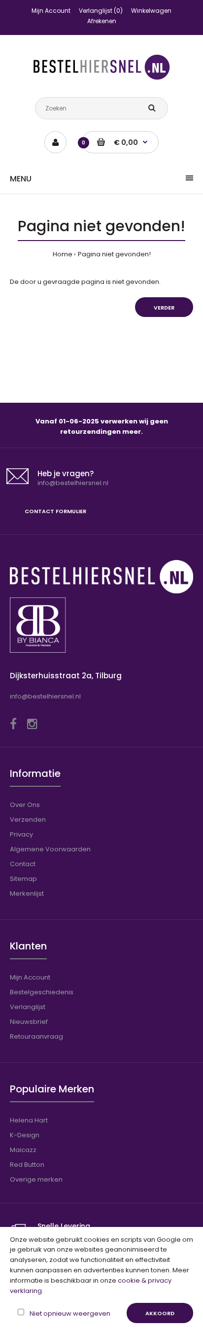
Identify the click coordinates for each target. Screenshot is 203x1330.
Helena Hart (29, 1120)
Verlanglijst (27, 1007)
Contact (22, 864)
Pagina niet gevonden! (114, 254)
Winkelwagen (151, 10)
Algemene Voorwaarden (50, 849)
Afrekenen (101, 21)
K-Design (24, 1135)
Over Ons (25, 804)
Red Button (27, 1164)
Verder (164, 308)
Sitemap (23, 878)
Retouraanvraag (36, 1036)
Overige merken (36, 1179)
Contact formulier (55, 511)
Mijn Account (51, 10)
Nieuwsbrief (29, 1021)
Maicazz (23, 1150)
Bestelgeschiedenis (41, 992)
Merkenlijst (27, 893)
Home (62, 254)
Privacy (21, 834)
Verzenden (28, 819)
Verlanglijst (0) (101, 10)
